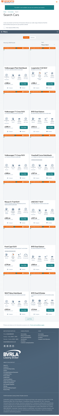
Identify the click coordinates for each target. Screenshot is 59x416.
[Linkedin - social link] (10, 346)
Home (4, 11)
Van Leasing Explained (26, 337)
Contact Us (5, 367)
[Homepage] (7, 2)
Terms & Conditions (7, 379)
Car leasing (10, 11)
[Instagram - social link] (7, 346)
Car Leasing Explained (43, 335)
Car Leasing (40, 334)
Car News (40, 337)
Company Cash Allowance (44, 339)
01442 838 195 (10, 334)
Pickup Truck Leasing (25, 335)
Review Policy (6, 389)
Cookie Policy (6, 377)
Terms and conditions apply (37, 325)
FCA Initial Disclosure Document (10, 372)
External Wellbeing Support (9, 387)
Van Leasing (23, 334)
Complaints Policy (7, 374)
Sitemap (5, 386)
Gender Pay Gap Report (8, 382)
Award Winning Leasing (8, 368)
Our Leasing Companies (8, 384)
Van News (23, 341)
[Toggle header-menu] (56, 2)
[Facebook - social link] (5, 346)
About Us (5, 365)
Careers (5, 370)
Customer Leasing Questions (27, 342)
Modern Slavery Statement (9, 381)
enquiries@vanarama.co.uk (9, 341)
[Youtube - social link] (13, 346)
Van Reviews (24, 339)
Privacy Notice (6, 375)
